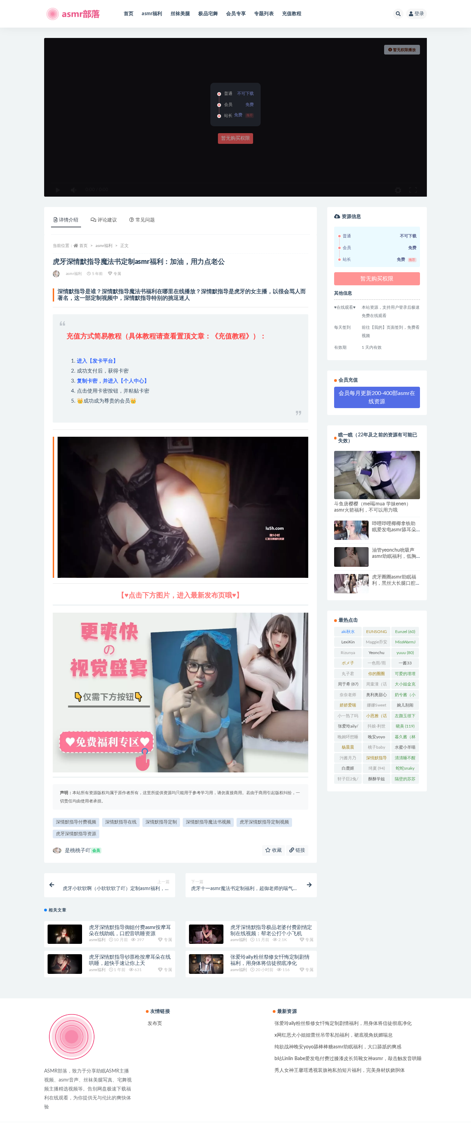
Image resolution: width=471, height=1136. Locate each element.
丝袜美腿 (180, 13)
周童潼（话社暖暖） (376, 685)
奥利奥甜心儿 (376, 696)
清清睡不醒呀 (405, 759)
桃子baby (376, 748)
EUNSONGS (376, 633)
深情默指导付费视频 (76, 822)
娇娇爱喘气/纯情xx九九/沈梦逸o (348, 706)
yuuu (405, 653)
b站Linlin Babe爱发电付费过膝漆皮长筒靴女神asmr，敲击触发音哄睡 (348, 1058)
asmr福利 (152, 13)
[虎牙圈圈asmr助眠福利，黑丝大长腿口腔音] (351, 583)
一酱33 (405, 664)
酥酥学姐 (376, 780)
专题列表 (264, 13)
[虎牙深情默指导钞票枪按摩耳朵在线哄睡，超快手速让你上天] (65, 964)
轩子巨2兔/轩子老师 (348, 780)
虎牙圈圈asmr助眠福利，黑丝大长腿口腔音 (394, 583)
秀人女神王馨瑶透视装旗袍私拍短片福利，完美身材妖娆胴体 (339, 1070)
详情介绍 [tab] (68, 220)
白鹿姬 (348, 769)
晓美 (405, 726)
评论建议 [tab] (107, 220)
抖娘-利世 (376, 727)
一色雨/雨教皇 (377, 664)
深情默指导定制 (161, 822)
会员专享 (236, 13)
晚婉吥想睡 (348, 738)
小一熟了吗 (348, 717)
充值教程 (292, 13)
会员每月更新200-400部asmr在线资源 (377, 397)
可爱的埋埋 (405, 675)
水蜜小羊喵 (405, 748)
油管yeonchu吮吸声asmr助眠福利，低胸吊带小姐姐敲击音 (394, 556)
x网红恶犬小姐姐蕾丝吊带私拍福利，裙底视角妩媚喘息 (333, 1035)
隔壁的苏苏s (405, 780)
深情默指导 (376, 759)
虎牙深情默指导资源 (76, 834)
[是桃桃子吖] (57, 273)
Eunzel (405, 632)
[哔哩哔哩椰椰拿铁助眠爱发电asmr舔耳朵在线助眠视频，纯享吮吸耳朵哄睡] (351, 530)
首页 (128, 13)
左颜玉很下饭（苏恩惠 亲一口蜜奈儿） (405, 717)
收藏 (276, 850)
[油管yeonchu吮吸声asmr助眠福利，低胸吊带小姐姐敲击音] (351, 556)
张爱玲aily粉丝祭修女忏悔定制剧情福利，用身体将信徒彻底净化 (343, 1023)
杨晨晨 (348, 748)
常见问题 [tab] (145, 220)
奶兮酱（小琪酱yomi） (405, 696)
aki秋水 (348, 633)
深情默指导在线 (121, 822)
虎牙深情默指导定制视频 (264, 822)
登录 (419, 13)
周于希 (348, 684)
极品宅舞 (208, 13)
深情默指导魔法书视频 (208, 822)
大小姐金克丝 (405, 685)
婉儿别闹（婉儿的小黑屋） (405, 706)
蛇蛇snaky (405, 769)
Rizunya (348, 654)
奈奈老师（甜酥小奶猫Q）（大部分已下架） (348, 696)
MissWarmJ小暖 (405, 643)
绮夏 (377, 768)
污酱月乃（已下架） (348, 759)
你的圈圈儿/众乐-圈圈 (377, 675)
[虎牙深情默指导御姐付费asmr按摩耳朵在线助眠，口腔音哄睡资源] (65, 934)
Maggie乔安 (376, 643)
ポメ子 (348, 664)
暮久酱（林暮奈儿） (405, 738)
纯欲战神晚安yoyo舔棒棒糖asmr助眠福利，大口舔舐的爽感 (337, 1047)
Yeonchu (376, 654)
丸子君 (348, 675)
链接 (299, 850)
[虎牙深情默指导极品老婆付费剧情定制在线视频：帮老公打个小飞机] (206, 934)
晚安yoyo (376, 738)
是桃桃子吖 (82, 850)
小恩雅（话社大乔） (376, 717)
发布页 (155, 1023)
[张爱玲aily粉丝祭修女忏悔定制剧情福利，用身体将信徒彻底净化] (206, 964)
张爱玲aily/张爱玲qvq (348, 727)
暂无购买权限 (235, 138)
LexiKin (348, 643)
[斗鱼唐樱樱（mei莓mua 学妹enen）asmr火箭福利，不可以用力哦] (377, 475)
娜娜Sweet (376, 706)
